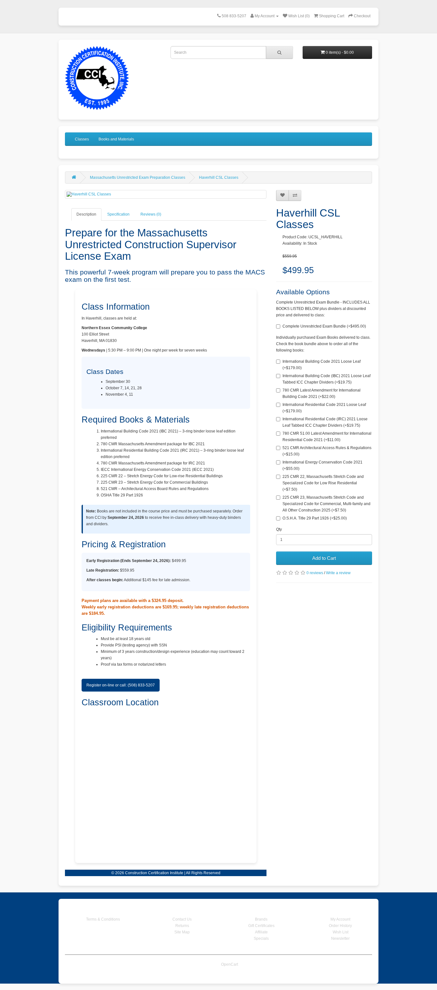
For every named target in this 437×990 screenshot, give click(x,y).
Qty (279, 529)
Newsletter (340, 938)
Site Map (182, 932)
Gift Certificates (261, 925)
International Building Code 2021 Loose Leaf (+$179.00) (321, 364)
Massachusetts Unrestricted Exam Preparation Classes (137, 177)
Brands (261, 919)
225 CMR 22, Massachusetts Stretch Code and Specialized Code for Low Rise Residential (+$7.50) (323, 483)
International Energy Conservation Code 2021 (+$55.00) (322, 465)
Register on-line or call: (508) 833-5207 (120, 685)
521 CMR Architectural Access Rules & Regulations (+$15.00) (326, 451)
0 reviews (314, 573)
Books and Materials (116, 139)
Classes (82, 139)
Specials (261, 938)
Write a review (338, 573)
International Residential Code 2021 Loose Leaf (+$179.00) (324, 407)
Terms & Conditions (103, 919)
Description (86, 214)
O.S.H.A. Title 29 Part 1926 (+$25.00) (314, 518)
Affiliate (261, 932)
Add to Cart (324, 558)
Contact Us (182, 919)
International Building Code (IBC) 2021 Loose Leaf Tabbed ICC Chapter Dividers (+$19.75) (326, 379)
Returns (182, 925)
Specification (118, 214)
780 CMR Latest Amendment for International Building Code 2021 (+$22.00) (321, 393)
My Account (340, 919)
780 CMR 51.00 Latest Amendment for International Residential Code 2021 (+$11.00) (326, 436)
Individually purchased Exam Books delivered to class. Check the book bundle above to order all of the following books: (323, 343)
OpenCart (229, 964)
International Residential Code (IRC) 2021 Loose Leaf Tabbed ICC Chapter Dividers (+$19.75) (325, 422)
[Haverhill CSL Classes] (165, 194)
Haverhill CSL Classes (218, 177)
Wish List (340, 932)
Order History (340, 925)
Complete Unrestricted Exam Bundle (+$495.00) (324, 326)
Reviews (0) (150, 214)
